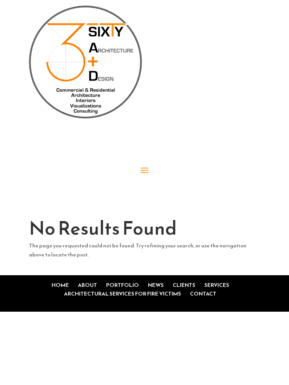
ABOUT (87, 285)
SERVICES (216, 285)
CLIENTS (184, 285)
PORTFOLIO (122, 285)
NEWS (156, 285)
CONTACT (203, 294)
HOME (60, 285)
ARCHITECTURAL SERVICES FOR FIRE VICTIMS (122, 294)
